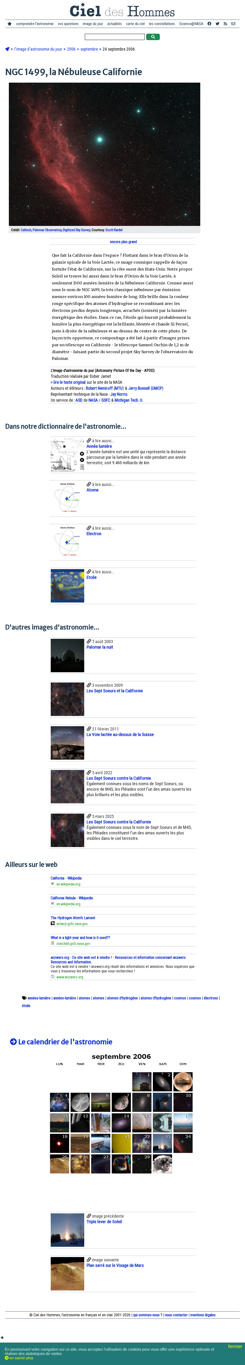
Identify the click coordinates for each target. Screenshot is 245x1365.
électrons (211, 998)
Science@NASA (191, 23)
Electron (94, 533)
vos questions (68, 23)
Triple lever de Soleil (104, 1221)
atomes (84, 998)
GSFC (105, 400)
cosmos (180, 998)
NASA (93, 400)
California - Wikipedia (66, 878)
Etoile (92, 577)
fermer (236, 1346)
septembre (89, 49)
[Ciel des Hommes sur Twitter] (217, 24)
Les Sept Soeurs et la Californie (115, 690)
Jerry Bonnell (139, 388)
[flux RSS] (225, 24)
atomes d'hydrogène (122, 998)
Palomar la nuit (100, 647)
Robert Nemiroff (99, 388)
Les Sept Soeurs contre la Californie (119, 778)
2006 (72, 49)
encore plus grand (123, 242)
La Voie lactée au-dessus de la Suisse (120, 734)
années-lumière (39, 998)
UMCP (157, 388)
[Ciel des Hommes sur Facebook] (209, 24)
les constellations (162, 23)
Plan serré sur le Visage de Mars (115, 1265)
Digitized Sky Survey (76, 230)
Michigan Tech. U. (129, 400)
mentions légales (203, 1315)
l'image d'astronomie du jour (38, 49)
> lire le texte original (68, 382)
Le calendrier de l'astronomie (64, 1042)
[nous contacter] (233, 24)
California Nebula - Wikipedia (72, 898)
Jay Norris (118, 394)
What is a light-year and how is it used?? (80, 937)
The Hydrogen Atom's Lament (73, 918)
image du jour (93, 23)
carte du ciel (135, 23)
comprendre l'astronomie (35, 23)
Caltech (26, 230)
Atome (93, 490)
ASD (79, 400)
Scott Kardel (114, 230)
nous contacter (176, 1315)
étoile (26, 1005)
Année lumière (99, 446)
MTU (118, 388)
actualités (114, 23)
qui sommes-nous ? (147, 1315)
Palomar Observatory (47, 230)
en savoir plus (21, 1358)
